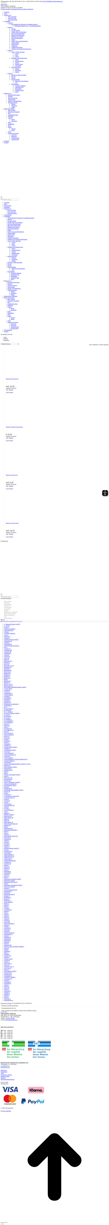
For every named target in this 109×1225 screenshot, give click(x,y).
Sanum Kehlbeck (9, 923)
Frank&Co (7, 745)
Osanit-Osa (7, 863)
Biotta (6, 679)
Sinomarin (7, 940)
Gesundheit (7, 609)
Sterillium (7, 951)
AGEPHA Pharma (9, 633)
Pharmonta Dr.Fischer (11, 882)
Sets (5, 616)
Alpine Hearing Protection (11, 645)
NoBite (6, 840)
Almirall (7, 642)
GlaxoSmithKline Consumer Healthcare (15, 759)
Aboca (6, 627)
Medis (6, 820)
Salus (6, 913)
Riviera (6, 905)
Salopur (6, 911)
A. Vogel (7, 625)
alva (5, 647)
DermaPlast (7, 698)
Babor (6, 659)
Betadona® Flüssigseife (12, 379)
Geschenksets (7, 607)
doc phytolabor (8, 708)
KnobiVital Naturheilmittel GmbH (14, 790)
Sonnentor (7, 945)
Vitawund (7, 991)
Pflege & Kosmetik (9, 615)
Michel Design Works (10, 613)
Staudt (6, 949)
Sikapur (6, 936)
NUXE (6, 850)
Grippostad (7, 762)
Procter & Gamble (9, 886)
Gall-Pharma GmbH (10, 750)
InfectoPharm (8, 779)
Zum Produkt (9, 392)
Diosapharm (8, 705)
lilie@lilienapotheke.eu (56, 1)
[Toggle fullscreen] (4, 1222)
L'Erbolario (7, 794)
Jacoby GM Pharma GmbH (12, 782)
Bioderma (7, 673)
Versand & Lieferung (6, 1075)
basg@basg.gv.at (5, 1067)
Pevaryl (6, 876)
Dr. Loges (7, 718)
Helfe (6, 773)
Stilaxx (6, 952)
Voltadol (7, 992)
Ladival (6, 799)
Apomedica (8, 650)
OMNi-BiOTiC (9, 856)
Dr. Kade (7, 715)
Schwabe (7, 928)
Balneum (7, 662)
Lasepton (7, 800)
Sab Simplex (8, 909)
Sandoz (6, 914)
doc (5, 707)
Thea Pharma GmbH (10, 971)
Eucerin (7, 738)
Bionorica (7, 678)
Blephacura (7, 681)
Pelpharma (7, 871)
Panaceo (7, 866)
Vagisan (6, 980)
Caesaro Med (8, 688)
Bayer (6, 664)
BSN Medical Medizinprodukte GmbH (15, 687)
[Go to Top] (54, 1220)
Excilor (6, 739)
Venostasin (7, 982)
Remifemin (7, 897)
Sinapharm (7, 939)
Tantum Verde (8, 959)
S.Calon (6, 908)
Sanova (7, 922)
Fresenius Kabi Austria (10, 747)
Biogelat (7, 675)
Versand (11, 390)
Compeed (7, 696)
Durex (6, 727)
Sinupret (7, 942)
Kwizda (7, 791)
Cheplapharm (8, 693)
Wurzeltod (7, 999)
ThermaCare (8, 972)
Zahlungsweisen (5, 1076)
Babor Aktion (7, 601)
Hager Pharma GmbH (10, 767)
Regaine (7, 896)
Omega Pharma (8, 854)
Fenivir (6, 742)
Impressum (4, 1070)
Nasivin (6, 834)
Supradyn (7, 956)
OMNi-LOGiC (8, 857)
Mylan (6, 831)
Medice (6, 819)
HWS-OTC (8, 777)
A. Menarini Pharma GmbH (12, 624)
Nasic (6, 833)
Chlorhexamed (8, 695)
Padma (6, 865)
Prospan (6, 888)
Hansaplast (8, 768)
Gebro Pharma (9, 753)
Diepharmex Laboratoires (11, 704)
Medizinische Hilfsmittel (10, 612)
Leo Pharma (8, 804)
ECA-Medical (8, 730)
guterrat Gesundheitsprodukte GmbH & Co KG (17, 764)
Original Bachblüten (10, 860)
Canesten (7, 690)
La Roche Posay (9, 797)
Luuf (6, 811)
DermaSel (7, 699)
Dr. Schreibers (8, 722)
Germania (7, 756)
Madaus (6, 813)
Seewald (7, 931)
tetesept (6, 969)
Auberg (7, 656)
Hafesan (7, 765)
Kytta (6, 793)
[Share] (3, 1222)
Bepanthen (8, 667)
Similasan (7, 937)
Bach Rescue (8, 661)
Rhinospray (7, 900)
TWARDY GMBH (9, 977)
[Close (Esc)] (1, 1222)
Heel (6, 771)
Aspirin (6, 655)
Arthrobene (7, 653)
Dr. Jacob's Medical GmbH (12, 713)
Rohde (6, 906)
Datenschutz (4, 1072)
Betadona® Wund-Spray (12, 523)
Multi (6, 827)
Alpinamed (8, 644)
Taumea (6, 962)
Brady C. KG (8, 684)
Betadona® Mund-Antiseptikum (14, 427)
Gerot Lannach (8, 758)
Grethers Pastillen (9, 761)
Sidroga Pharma (9, 933)
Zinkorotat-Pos (8, 1000)
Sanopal (6, 919)
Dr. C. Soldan (8, 711)
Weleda (7, 994)
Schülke (6, 926)
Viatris (6, 985)
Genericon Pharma (10, 754)
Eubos (6, 736)
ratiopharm (8, 891)
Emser (6, 731)
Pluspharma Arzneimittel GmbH (13, 885)
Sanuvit (6, 925)
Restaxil (6, 899)
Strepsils (7, 954)
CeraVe (7, 691)
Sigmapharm (8, 934)
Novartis (7, 843)
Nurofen (7, 845)
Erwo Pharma (8, 733)
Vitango (6, 989)
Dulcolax (7, 725)
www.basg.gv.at (5, 1066)
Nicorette (7, 839)
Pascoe (6, 870)
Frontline (7, 748)
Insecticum (7, 781)
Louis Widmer (8, 810)
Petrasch (7, 874)
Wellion (6, 995)
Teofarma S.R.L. (9, 966)
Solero (6, 943)
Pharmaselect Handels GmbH (12, 879)
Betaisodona (8, 670)
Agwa (6, 635)
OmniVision (8, 859)
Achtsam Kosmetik (9, 629)
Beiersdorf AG (9, 665)
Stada (6, 948)
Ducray (6, 724)
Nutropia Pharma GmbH (11, 848)
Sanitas (6, 916)
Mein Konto (4, 4)
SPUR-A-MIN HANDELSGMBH (14, 946)
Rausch (7, 893)
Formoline (7, 744)
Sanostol (7, 920)
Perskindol (7, 873)
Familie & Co (7, 606)
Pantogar (7, 868)
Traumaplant (8, 975)
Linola (6, 807)
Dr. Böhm (7, 710)
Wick (6, 997)
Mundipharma (8, 828)
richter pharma (8, 902)
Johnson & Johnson (10, 784)
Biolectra (7, 676)
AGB (2, 1073)
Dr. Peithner (8, 719)
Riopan (6, 903)
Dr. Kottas (7, 716)
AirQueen (7, 636)
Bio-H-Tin (7, 672)
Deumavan (7, 702)
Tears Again (8, 963)
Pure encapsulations (10, 890)
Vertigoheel (7, 983)
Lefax (6, 802)
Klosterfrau (8, 788)
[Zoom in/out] (6, 1222)
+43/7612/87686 (45, 1)
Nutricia (6, 847)
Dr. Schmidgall (8, 721)
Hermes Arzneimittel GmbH (12, 774)
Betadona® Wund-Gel (12, 475)
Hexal (6, 776)
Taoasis (7, 960)
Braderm (7, 682)
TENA (6, 965)
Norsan (6, 842)
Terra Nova (7, 968)
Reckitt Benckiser (9, 894)
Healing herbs (8, 770)
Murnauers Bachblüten (10, 830)
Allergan (7, 638)
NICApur (7, 837)
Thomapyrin (8, 974)
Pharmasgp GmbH (9, 880)
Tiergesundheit (8, 618)
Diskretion (7, 603)
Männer (6, 610)
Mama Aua (8, 816)
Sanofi (6, 917)
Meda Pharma (8, 817)
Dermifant (7, 701)
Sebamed (7, 929)
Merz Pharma (8, 822)
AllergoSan (8, 641)
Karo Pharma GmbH (10, 785)
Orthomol (7, 862)
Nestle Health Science (11, 836)
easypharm (8, 728)
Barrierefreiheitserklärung (7, 1079)
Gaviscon (7, 751)
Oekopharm (8, 851)
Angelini (7, 649)
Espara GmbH (9, 734)
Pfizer (6, 877)
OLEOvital (7, 853)
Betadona (7, 668)
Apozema (7, 652)
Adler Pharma (8, 630)
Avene (6, 658)
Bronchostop (8, 685)
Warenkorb (3, 3)
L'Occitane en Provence (11, 796)
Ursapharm (8, 979)
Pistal (6, 883)
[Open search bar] (1, 197)
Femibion (7, 741)
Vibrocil (6, 986)
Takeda (6, 957)
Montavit (7, 825)
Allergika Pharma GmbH (11, 639)
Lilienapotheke (9, 805)
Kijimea (6, 787)
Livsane (6, 808)
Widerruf (3, 1078)
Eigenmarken (7, 604)
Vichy (6, 988)
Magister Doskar (9, 814)
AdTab (6, 632)
